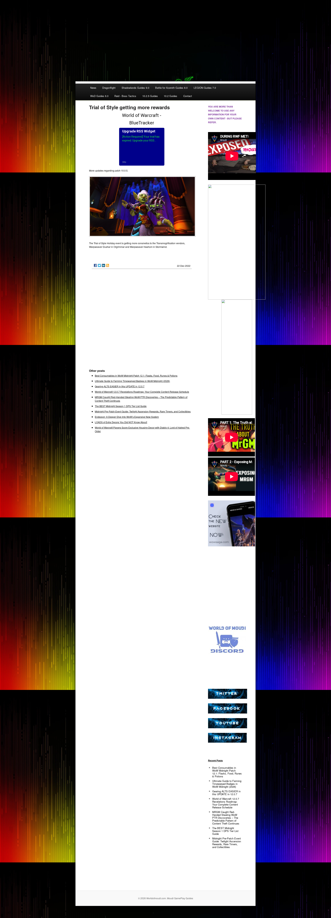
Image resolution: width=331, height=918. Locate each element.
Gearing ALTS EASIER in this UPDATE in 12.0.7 (119, 386)
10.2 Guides (170, 96)
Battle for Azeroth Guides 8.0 (171, 88)
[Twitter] (99, 265)
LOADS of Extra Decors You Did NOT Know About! (121, 422)
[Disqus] (141, 321)
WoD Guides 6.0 (99, 96)
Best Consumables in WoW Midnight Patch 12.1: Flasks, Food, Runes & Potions (136, 375)
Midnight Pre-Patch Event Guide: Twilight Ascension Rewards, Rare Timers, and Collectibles (143, 411)
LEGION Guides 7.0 (205, 88)
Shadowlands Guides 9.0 (135, 88)
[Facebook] (95, 265)
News (93, 88)
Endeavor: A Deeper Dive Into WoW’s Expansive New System (127, 416)
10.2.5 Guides (150, 96)
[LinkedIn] (103, 265)
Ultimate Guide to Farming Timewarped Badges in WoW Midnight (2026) (132, 381)
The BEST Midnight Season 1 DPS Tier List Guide (121, 406)
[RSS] (107, 265)
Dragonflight (109, 88)
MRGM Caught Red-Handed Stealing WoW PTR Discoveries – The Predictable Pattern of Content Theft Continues (225, 817)
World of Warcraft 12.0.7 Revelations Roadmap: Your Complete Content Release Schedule (142, 391)
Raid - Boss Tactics (125, 96)
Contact (187, 96)
